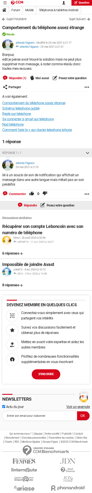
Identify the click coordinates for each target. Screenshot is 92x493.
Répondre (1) (17, 78)
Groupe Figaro (50, 441)
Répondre (30, 205)
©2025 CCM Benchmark (74, 441)
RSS (17, 441)
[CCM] (17, 3)
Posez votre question (72, 78)
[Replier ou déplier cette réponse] (87, 152)
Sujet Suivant (77, 19)
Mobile (29, 10)
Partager (14, 87)
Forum (15, 10)
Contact (78, 433)
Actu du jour (14, 407)
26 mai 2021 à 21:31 (52, 46)
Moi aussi (42, 78)
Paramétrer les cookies (61, 437)
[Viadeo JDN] (68, 479)
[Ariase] (24, 488)
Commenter (17, 194)
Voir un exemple (78, 407)
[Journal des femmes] (24, 461)
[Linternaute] (24, 470)
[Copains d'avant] (24, 479)
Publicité (66, 433)
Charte (8, 441)
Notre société (52, 433)
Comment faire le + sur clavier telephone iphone (37, 130)
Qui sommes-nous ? (20, 433)
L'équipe (38, 433)
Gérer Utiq (81, 437)
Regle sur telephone (16, 114)
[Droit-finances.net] (68, 470)
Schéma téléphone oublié (21, 108)
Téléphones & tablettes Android (58, 10)
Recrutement (12, 437)
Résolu (10, 34)
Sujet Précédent (16, 19)
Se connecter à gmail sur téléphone (28, 119)
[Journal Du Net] (68, 461)
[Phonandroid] (68, 488)
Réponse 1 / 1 (12, 153)
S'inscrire (46, 374)
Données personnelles (34, 437)
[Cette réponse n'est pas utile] (45, 193)
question (84, 2)
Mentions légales (30, 441)
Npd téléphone (13, 124)
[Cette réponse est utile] (32, 193)
